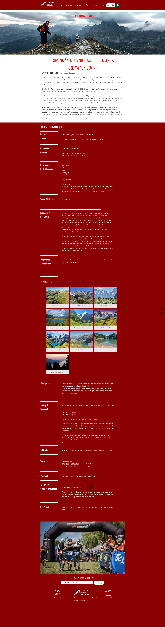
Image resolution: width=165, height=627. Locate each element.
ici (68, 507)
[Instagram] (161, 316)
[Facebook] (161, 313)
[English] (108, 5)
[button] (59, 5)
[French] (117, 5)
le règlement (75, 488)
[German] (113, 5)
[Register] (161, 309)
